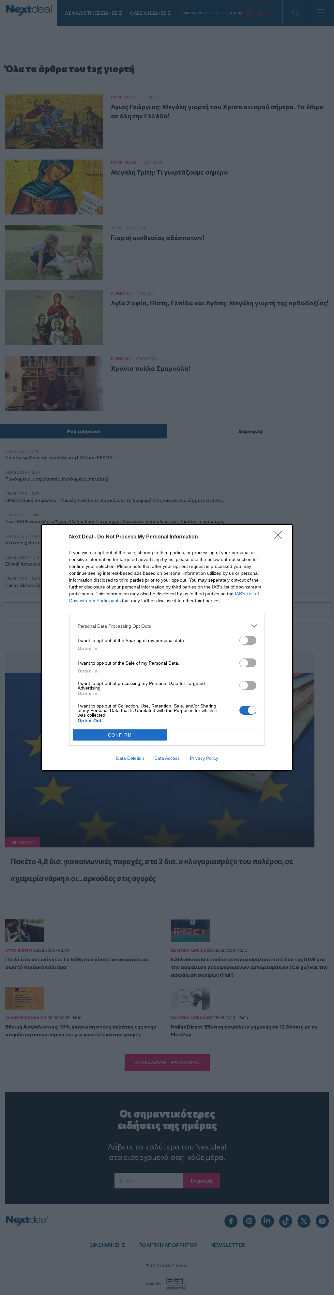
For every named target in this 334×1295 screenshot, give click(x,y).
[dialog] (167, 647)
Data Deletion (130, 758)
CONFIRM (120, 735)
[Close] (280, 537)
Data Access (167, 758)
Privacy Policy (204, 758)
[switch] (247, 640)
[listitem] (167, 625)
